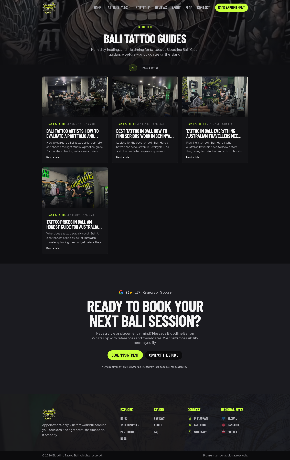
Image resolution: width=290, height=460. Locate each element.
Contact (203, 8)
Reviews (161, 8)
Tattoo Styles (117, 7)
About (176, 8)
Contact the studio (163, 355)
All (133, 67)
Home (97, 8)
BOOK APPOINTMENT (231, 7)
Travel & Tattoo (150, 67)
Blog (189, 8)
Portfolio (143, 8)
